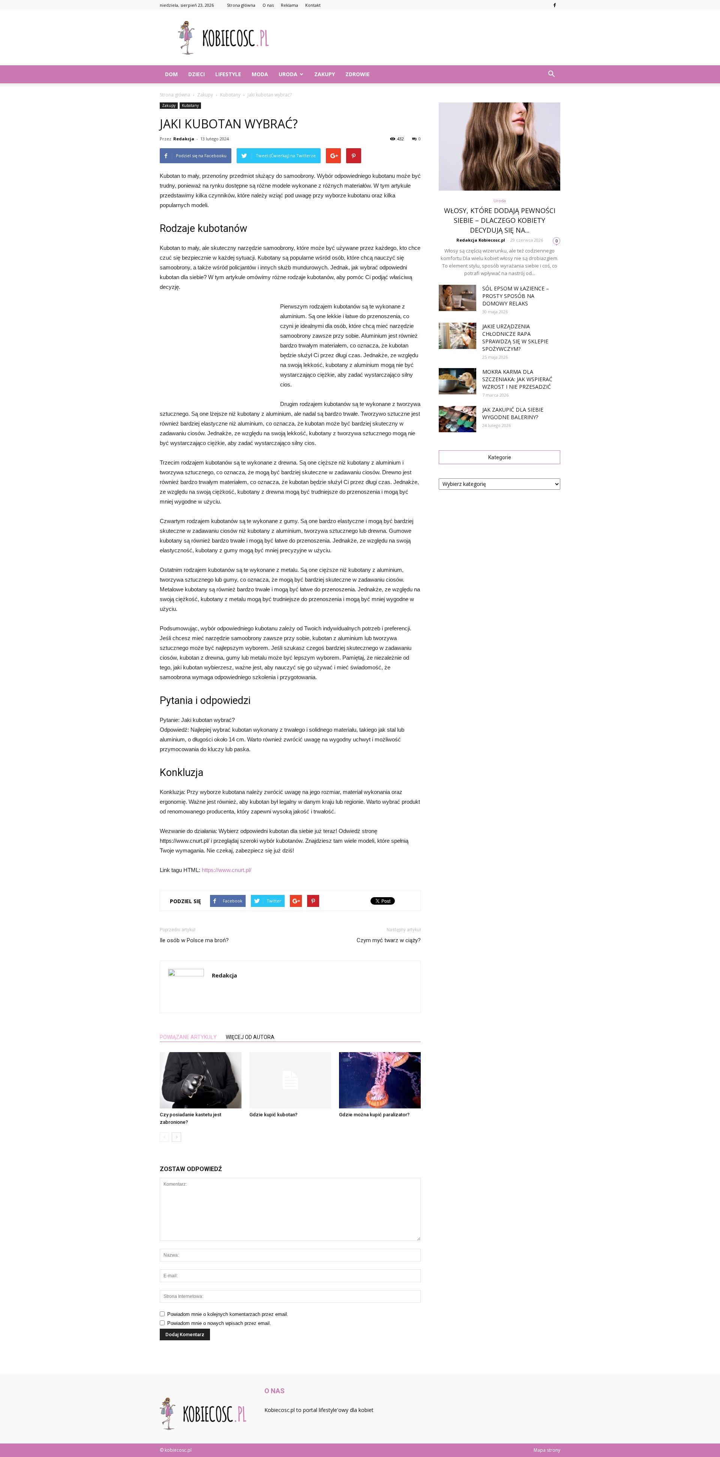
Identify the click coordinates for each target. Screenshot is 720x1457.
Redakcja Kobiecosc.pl (480, 240)
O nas (268, 5)
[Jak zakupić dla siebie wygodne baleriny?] (457, 419)
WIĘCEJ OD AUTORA (250, 1037)
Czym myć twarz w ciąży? (389, 940)
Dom (171, 74)
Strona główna (241, 5)
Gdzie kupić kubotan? (273, 1114)
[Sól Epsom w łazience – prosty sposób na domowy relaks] (457, 298)
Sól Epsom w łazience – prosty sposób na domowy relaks (515, 296)
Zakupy (324, 74)
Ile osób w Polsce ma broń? (194, 940)
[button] (551, 74)
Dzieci (196, 74)
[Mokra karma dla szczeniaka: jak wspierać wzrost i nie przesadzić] (457, 381)
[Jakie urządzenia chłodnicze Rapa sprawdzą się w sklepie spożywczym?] (457, 336)
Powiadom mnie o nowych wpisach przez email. (219, 1323)
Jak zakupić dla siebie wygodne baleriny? (512, 413)
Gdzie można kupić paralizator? (374, 1114)
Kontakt (313, 5)
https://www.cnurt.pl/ (226, 870)
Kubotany (190, 105)
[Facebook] (554, 5)
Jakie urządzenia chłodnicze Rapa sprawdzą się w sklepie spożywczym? (515, 337)
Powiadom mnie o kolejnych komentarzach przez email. (227, 1314)
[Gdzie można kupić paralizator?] (380, 1080)
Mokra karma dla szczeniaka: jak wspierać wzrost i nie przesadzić (517, 379)
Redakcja (183, 138)
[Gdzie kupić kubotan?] (290, 1080)
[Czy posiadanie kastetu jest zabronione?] (201, 1080)
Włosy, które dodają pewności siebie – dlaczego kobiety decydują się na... (499, 220)
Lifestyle (228, 74)
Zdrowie (357, 74)
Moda (260, 74)
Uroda (288, 74)
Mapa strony (547, 1450)
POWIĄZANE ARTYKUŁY (188, 1037)
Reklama (289, 5)
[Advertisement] (423, 38)
